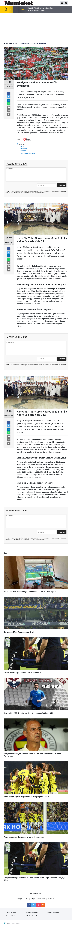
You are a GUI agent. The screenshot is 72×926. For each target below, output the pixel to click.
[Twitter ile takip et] (33, 905)
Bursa (22, 146)
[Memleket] (18, 3)
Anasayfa (19, 899)
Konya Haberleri (11, 913)
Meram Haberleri (11, 916)
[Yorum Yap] (8, 114)
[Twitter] (8, 96)
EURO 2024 (24, 151)
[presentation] (10, 9)
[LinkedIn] (8, 100)
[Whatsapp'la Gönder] (8, 103)
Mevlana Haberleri (32, 916)
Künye (26, 899)
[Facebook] (8, 93)
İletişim (33, 899)
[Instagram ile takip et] (38, 905)
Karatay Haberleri (53, 913)
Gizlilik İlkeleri (41, 899)
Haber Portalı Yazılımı (13, 923)
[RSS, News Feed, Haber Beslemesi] (43, 905)
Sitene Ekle (51, 899)
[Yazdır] (8, 110)
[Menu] (62, 3)
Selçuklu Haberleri (32, 913)
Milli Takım (24, 149)
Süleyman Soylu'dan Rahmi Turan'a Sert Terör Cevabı (40, 9)
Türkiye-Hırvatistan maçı (28, 153)
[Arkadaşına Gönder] (8, 107)
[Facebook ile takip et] (29, 905)
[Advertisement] (36, 26)
